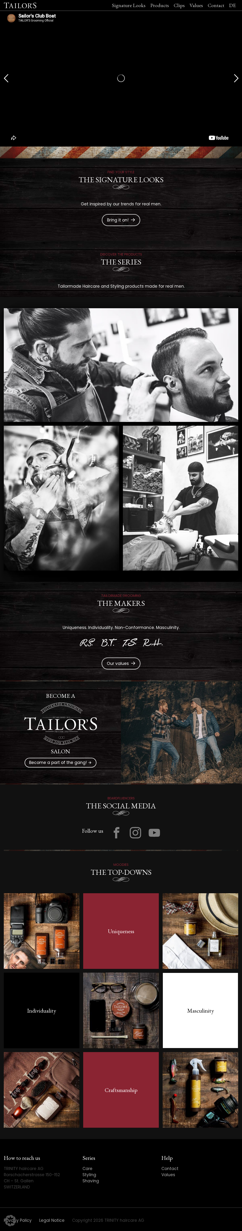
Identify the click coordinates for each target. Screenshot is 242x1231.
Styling (89, 1175)
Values (196, 5)
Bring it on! (118, 220)
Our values (118, 663)
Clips (179, 5)
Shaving (90, 1181)
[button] (10, 1220)
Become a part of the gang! (60, 762)
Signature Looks (129, 5)
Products (159, 5)
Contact (216, 5)
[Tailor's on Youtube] (154, 832)
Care (87, 1168)
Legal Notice (52, 1220)
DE (232, 5)
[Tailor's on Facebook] (116, 832)
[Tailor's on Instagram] (135, 832)
